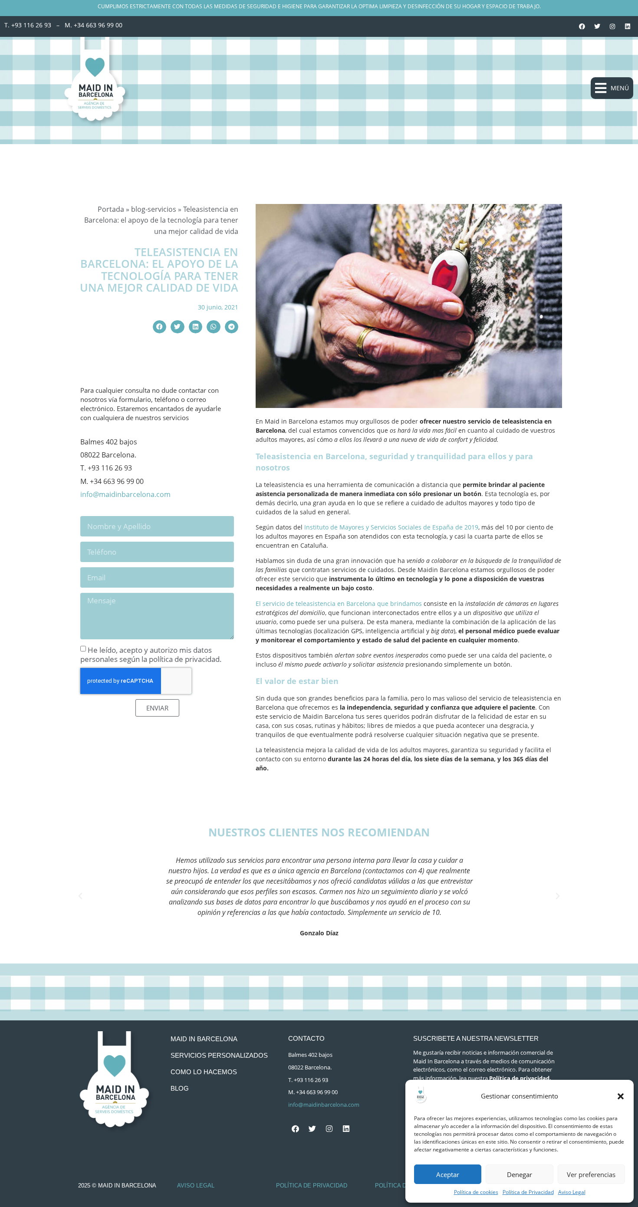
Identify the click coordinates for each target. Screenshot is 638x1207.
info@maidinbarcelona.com (125, 494)
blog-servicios (153, 209)
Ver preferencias (591, 1174)
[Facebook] (582, 26)
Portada (111, 209)
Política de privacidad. (520, 1078)
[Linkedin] (628, 26)
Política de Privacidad (528, 1192)
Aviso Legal (571, 1192)
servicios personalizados (219, 1055)
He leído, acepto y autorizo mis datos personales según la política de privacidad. (151, 654)
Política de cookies (476, 1192)
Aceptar (447, 1174)
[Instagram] (612, 26)
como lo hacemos (204, 1071)
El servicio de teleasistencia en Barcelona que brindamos (339, 603)
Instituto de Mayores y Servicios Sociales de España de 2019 (391, 527)
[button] (620, 1096)
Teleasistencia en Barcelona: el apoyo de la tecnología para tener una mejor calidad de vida (159, 269)
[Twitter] (597, 26)
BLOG (180, 1088)
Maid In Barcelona (204, 1039)
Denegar (519, 1174)
